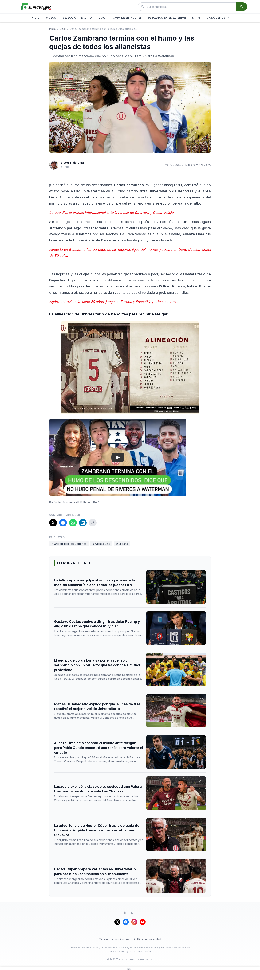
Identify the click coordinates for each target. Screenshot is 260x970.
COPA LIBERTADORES (127, 17)
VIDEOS (51, 17)
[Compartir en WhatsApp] (73, 522)
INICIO (35, 17)
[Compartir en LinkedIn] (83, 522)
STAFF (196, 17)
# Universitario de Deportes (69, 543)
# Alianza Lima (101, 543)
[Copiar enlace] (93, 522)
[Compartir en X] (53, 522)
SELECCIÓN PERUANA (77, 17)
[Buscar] (241, 6)
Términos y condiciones (114, 939)
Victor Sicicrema (72, 162)
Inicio (52, 28)
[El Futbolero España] (36, 6)
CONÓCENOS (216, 17)
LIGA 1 (102, 17)
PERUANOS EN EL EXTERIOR (167, 17)
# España (122, 543)
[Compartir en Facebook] (63, 522)
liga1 (63, 28)
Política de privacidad (147, 939)
